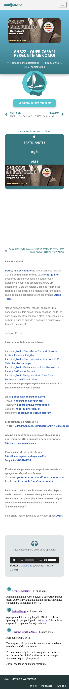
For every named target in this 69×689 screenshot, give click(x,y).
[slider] (52, 560)
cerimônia (37, 249)
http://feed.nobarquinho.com (20, 443)
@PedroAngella (24, 425)
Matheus (29, 270)
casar (28, 249)
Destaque (47, 249)
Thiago (17, 270)
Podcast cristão (43, 252)
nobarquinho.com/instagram (34, 412)
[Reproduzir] (14, 560)
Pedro (8, 270)
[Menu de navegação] (62, 5)
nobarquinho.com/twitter (28, 400)
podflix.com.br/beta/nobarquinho (33, 481)
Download (26, 565)
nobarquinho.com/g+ (28, 408)
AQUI (59, 515)
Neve (6, 678)
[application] (34, 560)
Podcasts (46, 685)
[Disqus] (34, 627)
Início (33, 685)
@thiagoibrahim (43, 425)
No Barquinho (50, 274)
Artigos (61, 685)
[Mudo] (45, 560)
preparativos (58, 252)
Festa (55, 249)
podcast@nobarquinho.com (28, 396)
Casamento (20, 249)
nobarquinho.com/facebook (33, 404)
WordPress (29, 678)
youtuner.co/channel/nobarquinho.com (40, 477)
